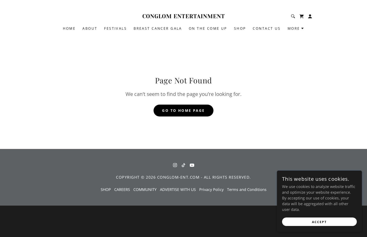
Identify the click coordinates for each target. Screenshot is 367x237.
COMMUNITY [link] (145, 189)
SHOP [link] (240, 28)
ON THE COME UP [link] (208, 28)
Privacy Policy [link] (211, 189)
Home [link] (69, 28)
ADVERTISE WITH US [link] (178, 189)
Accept (319, 222)
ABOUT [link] (89, 28)
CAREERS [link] (122, 189)
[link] (183, 16)
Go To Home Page (183, 110)
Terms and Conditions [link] (247, 189)
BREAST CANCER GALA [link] (158, 28)
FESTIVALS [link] (115, 28)
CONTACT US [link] (267, 28)
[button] (301, 16)
